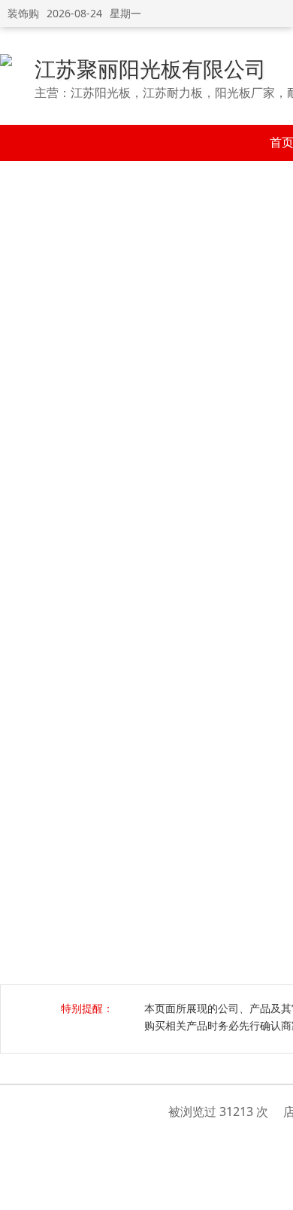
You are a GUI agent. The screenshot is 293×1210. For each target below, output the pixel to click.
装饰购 (23, 13)
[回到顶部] (273, 1190)
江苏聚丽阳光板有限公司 (150, 68)
